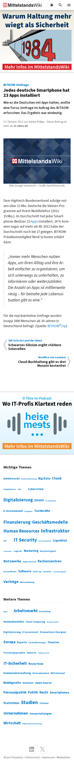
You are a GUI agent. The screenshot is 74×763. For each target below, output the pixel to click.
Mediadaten (63, 757)
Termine (44, 703)
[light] (51, 5)
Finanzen (53, 642)
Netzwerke (12, 561)
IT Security (25, 540)
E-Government (13, 511)
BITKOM (53, 326)
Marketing (31, 551)
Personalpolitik (14, 692)
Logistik (18, 551)
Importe (31, 652)
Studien (29, 702)
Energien (28, 511)
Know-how (36, 664)
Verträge (10, 582)
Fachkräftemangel (37, 642)
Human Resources (21, 531)
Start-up (37, 571)
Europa (9, 642)
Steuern (47, 571)
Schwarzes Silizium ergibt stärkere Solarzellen (34, 345)
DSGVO (39, 500)
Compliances (9, 489)
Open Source (29, 561)
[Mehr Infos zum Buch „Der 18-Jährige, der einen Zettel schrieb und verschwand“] (37, 41)
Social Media (10, 571)
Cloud (56, 478)
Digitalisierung (18, 500)
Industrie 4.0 (43, 653)
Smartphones (59, 692)
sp (64, 326)
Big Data (44, 478)
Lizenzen (7, 551)
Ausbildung (44, 611)
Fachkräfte (42, 511)
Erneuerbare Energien (53, 632)
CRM (19, 489)
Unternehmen (15, 713)
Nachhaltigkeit (48, 551)
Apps (34, 221)
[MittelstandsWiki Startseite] (21, 5)
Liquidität (60, 540)
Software (24, 571)
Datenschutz (53, 622)
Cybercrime (35, 489)
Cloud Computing (35, 621)
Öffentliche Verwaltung (32, 723)
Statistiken (11, 703)
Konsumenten (45, 541)
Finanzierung (17, 522)
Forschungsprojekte (14, 652)
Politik (33, 692)
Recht (44, 692)
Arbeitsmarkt (26, 611)
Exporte (22, 642)
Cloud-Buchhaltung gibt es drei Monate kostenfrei (42, 361)
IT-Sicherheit (15, 663)
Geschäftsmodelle (50, 522)
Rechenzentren (49, 561)
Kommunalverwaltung (17, 673)
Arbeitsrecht (11, 479)
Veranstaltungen (41, 714)
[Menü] (69, 5)
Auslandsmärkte (13, 622)
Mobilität (28, 683)
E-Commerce (50, 501)
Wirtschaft (12, 723)
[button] (60, 5)
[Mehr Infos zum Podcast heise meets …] (37, 423)
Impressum (48, 757)
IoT (5, 540)
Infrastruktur (55, 531)
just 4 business (14, 757)
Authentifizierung (29, 479)
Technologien (59, 571)
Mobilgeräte (12, 682)
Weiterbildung (27, 582)
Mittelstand (58, 673)
